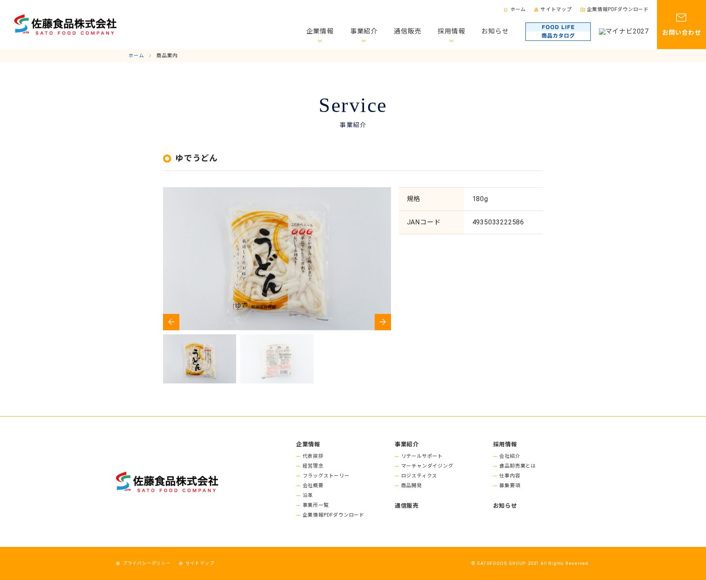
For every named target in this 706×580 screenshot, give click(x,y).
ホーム (518, 9)
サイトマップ (556, 9)
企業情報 (320, 31)
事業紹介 (364, 31)
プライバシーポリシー (147, 563)
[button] (383, 322)
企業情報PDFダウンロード (618, 9)
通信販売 (407, 31)
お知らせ (495, 31)
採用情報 (451, 31)
